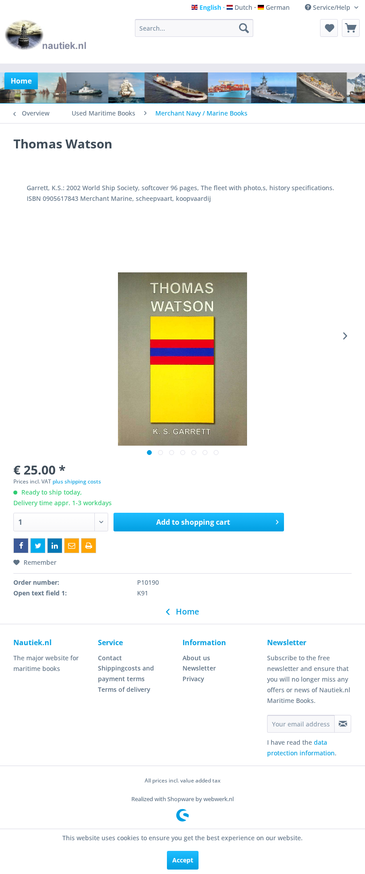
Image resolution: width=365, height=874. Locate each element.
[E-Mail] (72, 546)
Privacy (193, 678)
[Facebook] (21, 546)
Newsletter (199, 668)
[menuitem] (194, 28)
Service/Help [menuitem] (331, 7)
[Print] (88, 546)
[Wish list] (329, 28)
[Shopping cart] (351, 28)
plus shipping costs (77, 481)
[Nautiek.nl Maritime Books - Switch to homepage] (45, 39)
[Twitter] (38, 546)
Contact (110, 658)
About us (196, 658)
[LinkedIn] (55, 546)
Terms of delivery (124, 689)
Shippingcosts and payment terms (126, 673)
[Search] (244, 28)
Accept (182, 860)
